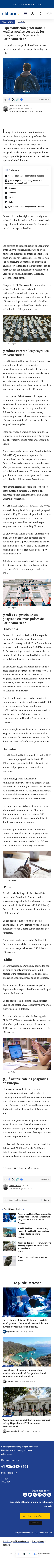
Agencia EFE (11, 1331)
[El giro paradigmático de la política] (9, 1261)
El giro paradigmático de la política (32, 1257)
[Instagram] (25, 1495)
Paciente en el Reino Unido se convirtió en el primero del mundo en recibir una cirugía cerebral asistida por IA (34, 1217)
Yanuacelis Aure (12, 1381)
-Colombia (12, 188)
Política (20, 1252)
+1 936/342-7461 (14, 1466)
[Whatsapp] (49, 1495)
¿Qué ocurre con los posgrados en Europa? (26, 207)
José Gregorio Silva (13, 1431)
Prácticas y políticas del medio (16, 1541)
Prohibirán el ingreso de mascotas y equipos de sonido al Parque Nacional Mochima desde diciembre (33, 1231)
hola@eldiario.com (9, 1473)
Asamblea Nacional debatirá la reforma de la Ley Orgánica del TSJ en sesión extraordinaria (34, 1245)
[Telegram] (44, 1495)
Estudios (22, 1168)
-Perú (10, 197)
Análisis (21, 22)
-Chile (10, 202)
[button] (25, 13)
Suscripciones (38, 1541)
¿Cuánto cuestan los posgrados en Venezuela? (27, 176)
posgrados (38, 1168)
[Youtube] (39, 1495)
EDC (16, 1168)
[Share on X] (13, 100)
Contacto (6, 1545)
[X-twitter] (35, 1495)
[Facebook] (30, 1495)
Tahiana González (15, 106)
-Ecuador (12, 193)
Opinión (20, 1261)
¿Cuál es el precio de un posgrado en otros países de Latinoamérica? (24, 181)
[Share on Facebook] (9, 100)
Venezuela (21, 1237)
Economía (7, 22)
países (30, 1168)
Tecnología (21, 1223)
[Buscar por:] (24, 1200)
